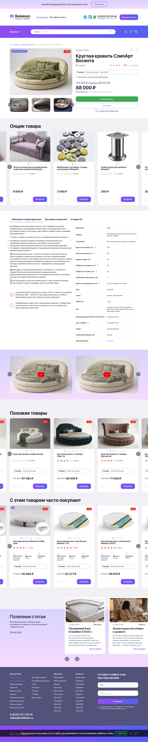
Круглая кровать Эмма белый (28, 454)
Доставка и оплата (57, 17)
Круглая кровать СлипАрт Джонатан (114, 455)
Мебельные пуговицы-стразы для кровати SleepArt (72, 168)
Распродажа (42, 17)
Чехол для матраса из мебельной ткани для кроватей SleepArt (30, 168)
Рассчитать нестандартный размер (93, 77)
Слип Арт (110, 341)
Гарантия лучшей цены (108, 111)
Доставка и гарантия (56, 219)
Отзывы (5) (76, 219)
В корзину (107, 106)
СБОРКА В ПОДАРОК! (19, 51)
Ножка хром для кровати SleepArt (113, 168)
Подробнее (99, 4)
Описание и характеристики (26, 219)
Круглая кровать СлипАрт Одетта (70, 455)
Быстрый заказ (107, 99)
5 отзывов (134, 65)
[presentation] (10, 105)
